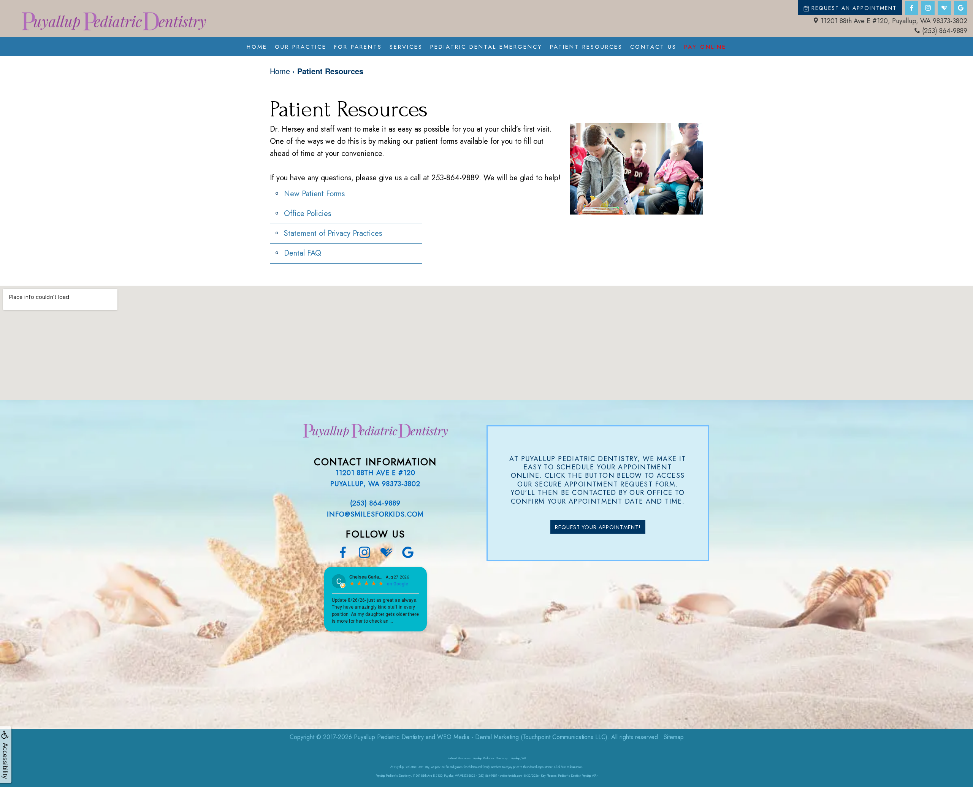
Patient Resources (586, 47)
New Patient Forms (314, 193)
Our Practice (300, 47)
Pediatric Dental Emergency (486, 47)
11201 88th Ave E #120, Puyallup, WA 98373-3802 (894, 21)
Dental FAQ (302, 253)
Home (257, 47)
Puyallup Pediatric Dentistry (389, 737)
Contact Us (653, 47)
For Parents (358, 47)
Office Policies (307, 213)
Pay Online (705, 47)
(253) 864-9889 (944, 31)
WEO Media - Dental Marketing (478, 737)
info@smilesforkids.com (375, 514)
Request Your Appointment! (598, 527)
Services (406, 47)
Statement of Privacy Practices (333, 233)
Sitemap (674, 737)
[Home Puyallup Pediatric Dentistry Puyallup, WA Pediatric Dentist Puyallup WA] (114, 21)
